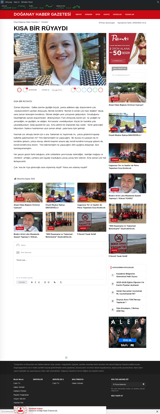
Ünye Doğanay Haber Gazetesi (26, 22)
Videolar (117, 14)
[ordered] (45, 282)
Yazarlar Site (18, 403)
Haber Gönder (19, 387)
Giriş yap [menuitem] (8, 2)
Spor (98, 14)
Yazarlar (129, 14)
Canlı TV (17, 383)
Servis (79, 14)
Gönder (22, 282)
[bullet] (48, 282)
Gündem (88, 14)
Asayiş (107, 14)
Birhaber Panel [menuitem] (27, 2)
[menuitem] (2, 2)
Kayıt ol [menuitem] (17, 2)
